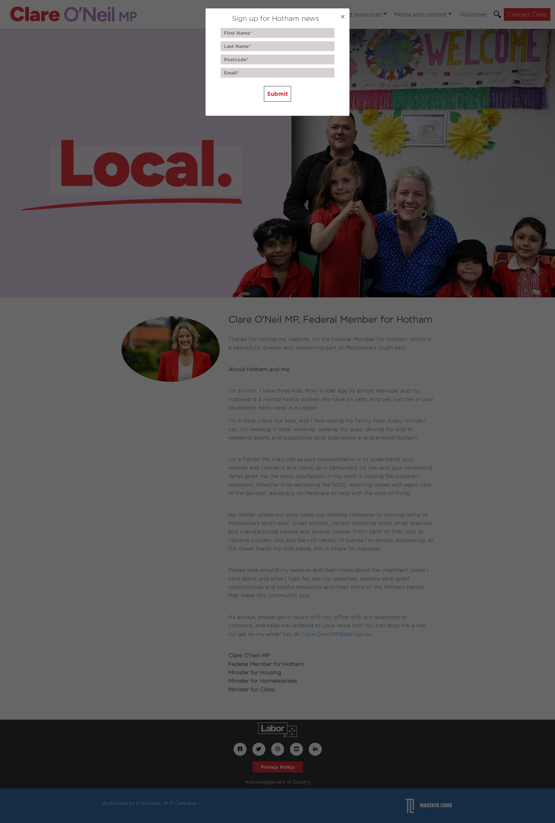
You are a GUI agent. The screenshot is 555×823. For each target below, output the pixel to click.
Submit (277, 93)
